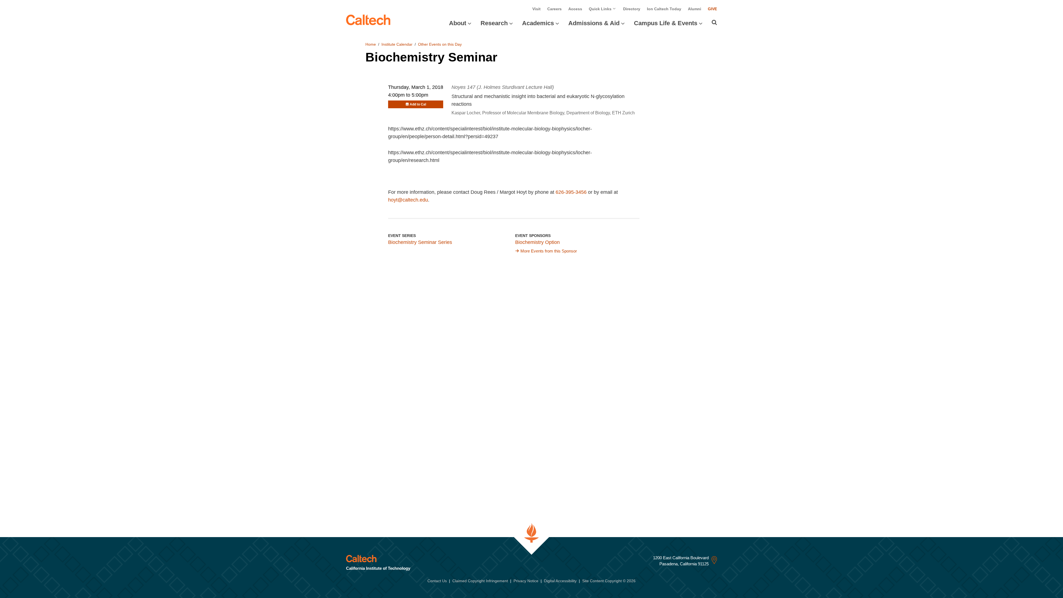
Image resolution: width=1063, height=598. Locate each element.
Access (575, 9)
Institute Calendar (396, 44)
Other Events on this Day (440, 44)
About (457, 23)
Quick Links (601, 9)
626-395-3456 (571, 192)
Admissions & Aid (594, 23)
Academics (538, 23)
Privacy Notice (526, 581)
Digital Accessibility (560, 581)
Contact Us (437, 581)
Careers (554, 9)
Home (370, 44)
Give (712, 9)
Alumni (694, 9)
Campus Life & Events (665, 23)
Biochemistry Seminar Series (420, 242)
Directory (631, 9)
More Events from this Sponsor (548, 251)
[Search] (714, 22)
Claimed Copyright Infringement (480, 581)
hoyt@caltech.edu (408, 200)
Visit (536, 9)
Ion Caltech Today (664, 9)
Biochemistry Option (537, 242)
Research (494, 23)
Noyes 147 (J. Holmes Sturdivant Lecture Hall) (502, 87)
